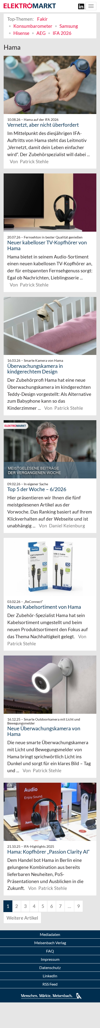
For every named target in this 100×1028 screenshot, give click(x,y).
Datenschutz (50, 967)
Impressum (50, 959)
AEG (41, 33)
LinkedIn (50, 975)
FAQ (50, 951)
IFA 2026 (62, 33)
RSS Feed (50, 984)
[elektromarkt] (30, 5)
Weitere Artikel (22, 918)
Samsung (68, 26)
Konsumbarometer (32, 26)
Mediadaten (50, 934)
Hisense (21, 33)
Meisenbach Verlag (50, 942)
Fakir (42, 19)
